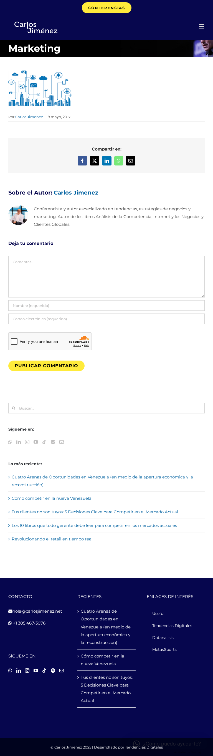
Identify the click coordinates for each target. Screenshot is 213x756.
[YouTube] (36, 442)
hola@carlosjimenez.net (37, 611)
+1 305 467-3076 (28, 623)
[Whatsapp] (10, 442)
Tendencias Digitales (144, 747)
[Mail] (61, 442)
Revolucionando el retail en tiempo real (52, 539)
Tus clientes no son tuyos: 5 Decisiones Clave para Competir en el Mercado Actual (95, 511)
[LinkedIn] (18, 442)
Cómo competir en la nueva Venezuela (52, 498)
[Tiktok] (44, 442)
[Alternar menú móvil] (202, 26)
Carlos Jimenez (29, 117)
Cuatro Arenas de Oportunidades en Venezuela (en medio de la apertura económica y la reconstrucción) (106, 627)
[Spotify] (53, 442)
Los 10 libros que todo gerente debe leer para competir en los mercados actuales (94, 525)
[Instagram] (27, 442)
